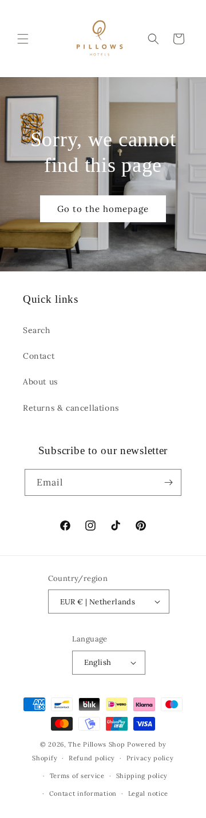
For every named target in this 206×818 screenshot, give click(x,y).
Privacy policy (150, 758)
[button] (22, 38)
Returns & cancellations (71, 408)
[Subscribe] (168, 482)
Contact (38, 356)
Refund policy (92, 758)
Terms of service (77, 776)
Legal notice (148, 793)
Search (36, 330)
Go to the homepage (103, 208)
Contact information (83, 793)
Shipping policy (142, 776)
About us (40, 381)
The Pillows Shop (96, 744)
